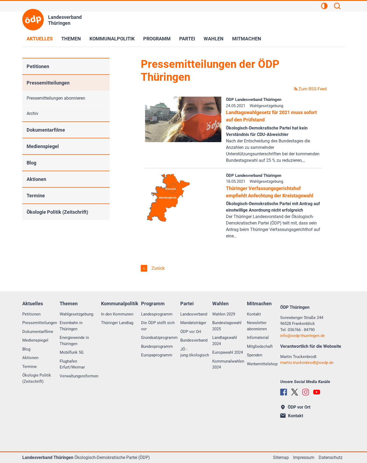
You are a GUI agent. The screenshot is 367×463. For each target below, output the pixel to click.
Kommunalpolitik (112, 38)
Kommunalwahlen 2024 (228, 364)
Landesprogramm (156, 314)
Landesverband (193, 314)
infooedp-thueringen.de (302, 335)
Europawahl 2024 (227, 352)
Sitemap (281, 457)
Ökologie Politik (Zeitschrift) (57, 212)
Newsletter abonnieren (257, 325)
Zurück (157, 268)
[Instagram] (305, 392)
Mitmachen (246, 38)
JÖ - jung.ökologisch (194, 352)
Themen (71, 38)
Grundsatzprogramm (159, 337)
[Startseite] (33, 19)
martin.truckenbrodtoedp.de (306, 362)
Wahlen (214, 38)
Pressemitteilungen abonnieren (56, 98)
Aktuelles (40, 38)
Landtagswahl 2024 (224, 340)
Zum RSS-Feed (312, 89)
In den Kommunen (117, 314)
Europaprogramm (156, 355)
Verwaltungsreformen (79, 376)
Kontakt (254, 314)
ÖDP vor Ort (190, 331)
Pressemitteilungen (48, 83)
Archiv (32, 113)
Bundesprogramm (157, 346)
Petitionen (38, 66)
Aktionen (36, 179)
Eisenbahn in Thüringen (71, 325)
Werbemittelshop (262, 364)
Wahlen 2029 (223, 314)
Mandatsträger (193, 322)
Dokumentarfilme (46, 130)
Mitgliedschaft (260, 346)
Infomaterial (258, 337)
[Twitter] (294, 392)
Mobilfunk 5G (72, 352)
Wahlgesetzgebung (76, 314)
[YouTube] (316, 392)
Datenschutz (331, 457)
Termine (36, 195)
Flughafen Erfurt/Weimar (72, 364)
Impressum (303, 457)
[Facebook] (283, 392)
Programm (157, 38)
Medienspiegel (43, 146)
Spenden (254, 355)
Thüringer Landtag (117, 322)
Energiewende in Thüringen (74, 340)
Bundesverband (193, 340)
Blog (31, 163)
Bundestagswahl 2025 (227, 325)
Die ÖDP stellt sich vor (158, 325)
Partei (187, 38)
